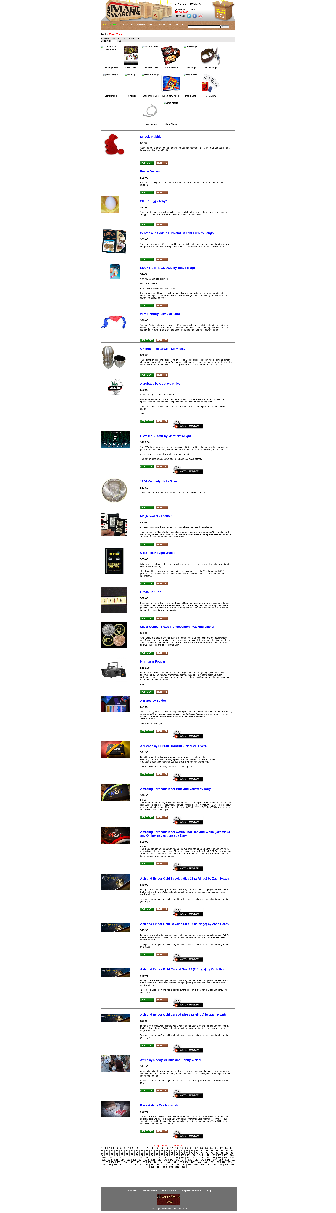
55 (227, 1150)
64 (137, 1153)
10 (137, 1148)
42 (162, 1150)
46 (182, 1150)
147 (203, 1160)
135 (129, 1160)
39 (147, 1150)
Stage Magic (171, 124)
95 (157, 1155)
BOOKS (130, 25)
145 (190, 1160)
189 (196, 1165)
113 (128, 1157)
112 (122, 1157)
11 (142, 1148)
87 (117, 1155)
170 (211, 1162)
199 (171, 1167)
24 (206, 1148)
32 (112, 1150)
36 (132, 1150)
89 (127, 1155)
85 (107, 1155)
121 (177, 1157)
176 (116, 1165)
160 (150, 1162)
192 (214, 1165)
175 (110, 1165)
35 (127, 1150)
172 (224, 1162)
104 (207, 1155)
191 (208, 1165)
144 (184, 1160)
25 (211, 1148)
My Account (181, 4)
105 (214, 1155)
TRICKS (122, 25)
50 (202, 1150)
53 (217, 1150)
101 (189, 1155)
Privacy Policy (150, 1191)
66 (147, 1153)
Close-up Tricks (151, 68)
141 (166, 1160)
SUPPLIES (161, 25)
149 (215, 1160)
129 (226, 1157)
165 (181, 1162)
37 (137, 1150)
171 (218, 1162)
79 (212, 1153)
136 (135, 1160)
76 (197, 1153)
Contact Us (132, 1191)
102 (195, 1155)
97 (167, 1155)
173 (230, 1162)
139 (153, 1160)
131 (104, 1160)
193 (221, 1165)
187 (184, 1165)
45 (177, 1150)
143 (178, 1160)
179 (134, 1165)
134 (122, 1160)
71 (172, 1153)
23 (201, 1148)
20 (186, 1148)
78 (207, 1153)
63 (132, 1153)
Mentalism (211, 96)
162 (162, 1162)
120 (170, 1157)
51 (207, 1150)
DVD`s (151, 25)
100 (183, 1155)
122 (183, 1157)
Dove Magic (190, 68)
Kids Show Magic (170, 96)
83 (232, 1153)
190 (202, 1165)
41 (157, 1150)
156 (125, 1162)
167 (193, 1162)
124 (195, 1157)
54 (222, 1150)
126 (207, 1157)
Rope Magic (151, 124)
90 (132, 1155)
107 (226, 1155)
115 (140, 1157)
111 (116, 1157)
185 (171, 1165)
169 (205, 1162)
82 (227, 1153)
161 (156, 1162)
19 (181, 1148)
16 (166, 1148)
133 (116, 1160)
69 (162, 1153)
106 (220, 1155)
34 (122, 1150)
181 (147, 1165)
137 (141, 1160)
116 (146, 1157)
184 (165, 1165)
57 (102, 1153)
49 (197, 1150)
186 (177, 1165)
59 (112, 1153)
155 (119, 1162)
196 (153, 1167)
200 (177, 1167)
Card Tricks (130, 68)
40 (152, 1150)
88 (122, 1155)
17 (171, 1148)
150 (221, 1160)
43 (167, 1150)
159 (144, 1162)
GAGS (170, 25)
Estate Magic (110, 96)
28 (226, 1148)
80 (217, 1153)
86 (112, 1155)
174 (103, 1165)
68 (157, 1153)
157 (131, 1162)
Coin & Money (171, 68)
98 (172, 1155)
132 (110, 1160)
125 (201, 1157)
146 (197, 1160)
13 (151, 1148)
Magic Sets (190, 96)
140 (160, 1160)
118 (158, 1157)
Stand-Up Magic (151, 96)
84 (102, 1155)
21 (191, 1148)
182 (153, 1165)
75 (192, 1153)
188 (190, 1165)
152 (233, 1160)
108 (232, 1155)
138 (147, 1160)
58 (107, 1153)
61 (122, 1153)
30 (102, 1150)
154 (113, 1162)
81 (222, 1153)
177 (122, 1165)
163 (168, 1162)
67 (152, 1153)
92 (142, 1155)
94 (152, 1155)
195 (233, 1165)
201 (184, 1167)
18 (176, 1148)
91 (137, 1155)
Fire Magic (131, 96)
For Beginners (111, 68)
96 (162, 1155)
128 (220, 1157)
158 (137, 1162)
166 (187, 1162)
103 (201, 1155)
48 (192, 1150)
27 (221, 1148)
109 (104, 1157)
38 (142, 1150)
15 (161, 1148)
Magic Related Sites (192, 1191)
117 (152, 1157)
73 (182, 1153)
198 (165, 1167)
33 (117, 1150)
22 (196, 1148)
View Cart (198, 4)
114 (134, 1157)
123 (189, 1157)
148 (209, 1160)
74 (187, 1153)
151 (227, 1160)
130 (232, 1157)
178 (128, 1165)
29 (231, 1148)
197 (159, 1167)
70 (167, 1153)
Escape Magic (210, 68)
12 (146, 1148)
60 (117, 1153)
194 (227, 1165)
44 (172, 1150)
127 (214, 1157)
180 (140, 1165)
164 (174, 1162)
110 (110, 1157)
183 (159, 1165)
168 (199, 1162)
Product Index (169, 1191)
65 (142, 1153)
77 (202, 1153)
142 (172, 1160)
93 (147, 1155)
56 (232, 1150)
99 (177, 1155)
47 (187, 1150)
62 (127, 1153)
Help (209, 1191)
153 (107, 1162)
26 (216, 1148)
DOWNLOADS (141, 25)
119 (164, 1157)
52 (212, 1150)
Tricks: (105, 34)
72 (177, 1153)
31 (107, 1150)
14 (156, 1148)
